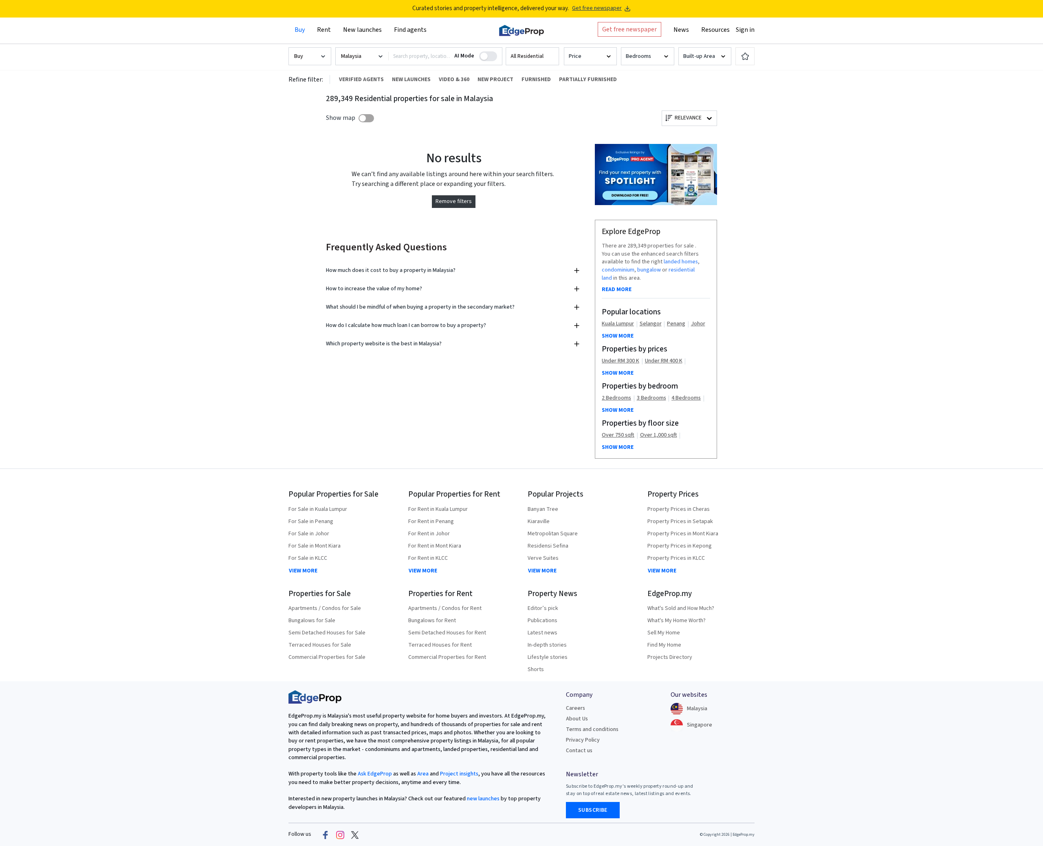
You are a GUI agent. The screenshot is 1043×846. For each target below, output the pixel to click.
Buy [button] (300, 29)
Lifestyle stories (548, 657)
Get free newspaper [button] (629, 29)
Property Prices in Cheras (678, 509)
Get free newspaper (597, 8)
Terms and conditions (592, 729)
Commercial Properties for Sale (326, 657)
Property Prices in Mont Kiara (682, 534)
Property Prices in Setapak (680, 521)
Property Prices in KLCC (676, 558)
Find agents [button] (410, 29)
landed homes (681, 262)
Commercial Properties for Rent (447, 657)
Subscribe (592, 810)
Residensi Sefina (548, 546)
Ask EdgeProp (375, 774)
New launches (362, 29)
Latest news (542, 633)
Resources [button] (715, 29)
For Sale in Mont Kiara (314, 546)
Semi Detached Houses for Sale (326, 633)
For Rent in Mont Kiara (434, 546)
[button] (532, 56)
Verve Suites (543, 558)
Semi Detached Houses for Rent (447, 633)
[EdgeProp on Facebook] (325, 835)
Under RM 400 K (663, 361)
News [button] (681, 29)
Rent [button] (324, 29)
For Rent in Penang (431, 521)
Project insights (458, 774)
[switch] (366, 118)
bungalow (649, 270)
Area (422, 774)
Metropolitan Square (553, 534)
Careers (575, 708)
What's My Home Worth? (676, 620)
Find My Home (664, 645)
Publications (542, 620)
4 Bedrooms (686, 398)
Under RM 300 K (620, 361)
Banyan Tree (543, 509)
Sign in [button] (745, 29)
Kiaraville (539, 521)
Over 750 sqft (618, 435)
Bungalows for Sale (311, 620)
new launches (483, 799)
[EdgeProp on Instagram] (340, 835)
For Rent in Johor (429, 534)
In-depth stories (547, 645)
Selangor (651, 324)
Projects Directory (669, 657)
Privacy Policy (583, 740)
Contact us (579, 751)
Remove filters (454, 201)
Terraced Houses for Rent (440, 645)
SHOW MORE (618, 336)
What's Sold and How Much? (680, 608)
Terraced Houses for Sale (319, 645)
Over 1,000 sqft (658, 435)
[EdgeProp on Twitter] (355, 835)
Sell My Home (663, 633)
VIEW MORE (303, 571)
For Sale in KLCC (307, 558)
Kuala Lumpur (618, 324)
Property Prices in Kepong (679, 546)
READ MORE (617, 289)
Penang (676, 324)
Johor (698, 324)
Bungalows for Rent (432, 620)
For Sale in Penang (310, 521)
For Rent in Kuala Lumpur (438, 509)
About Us (577, 719)
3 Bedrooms (651, 398)
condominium (618, 270)
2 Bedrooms (616, 398)
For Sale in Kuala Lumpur (317, 509)
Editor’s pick (543, 608)
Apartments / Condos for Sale (324, 608)
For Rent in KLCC (428, 558)
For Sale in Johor (308, 534)
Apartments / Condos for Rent (445, 608)
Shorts (536, 669)
